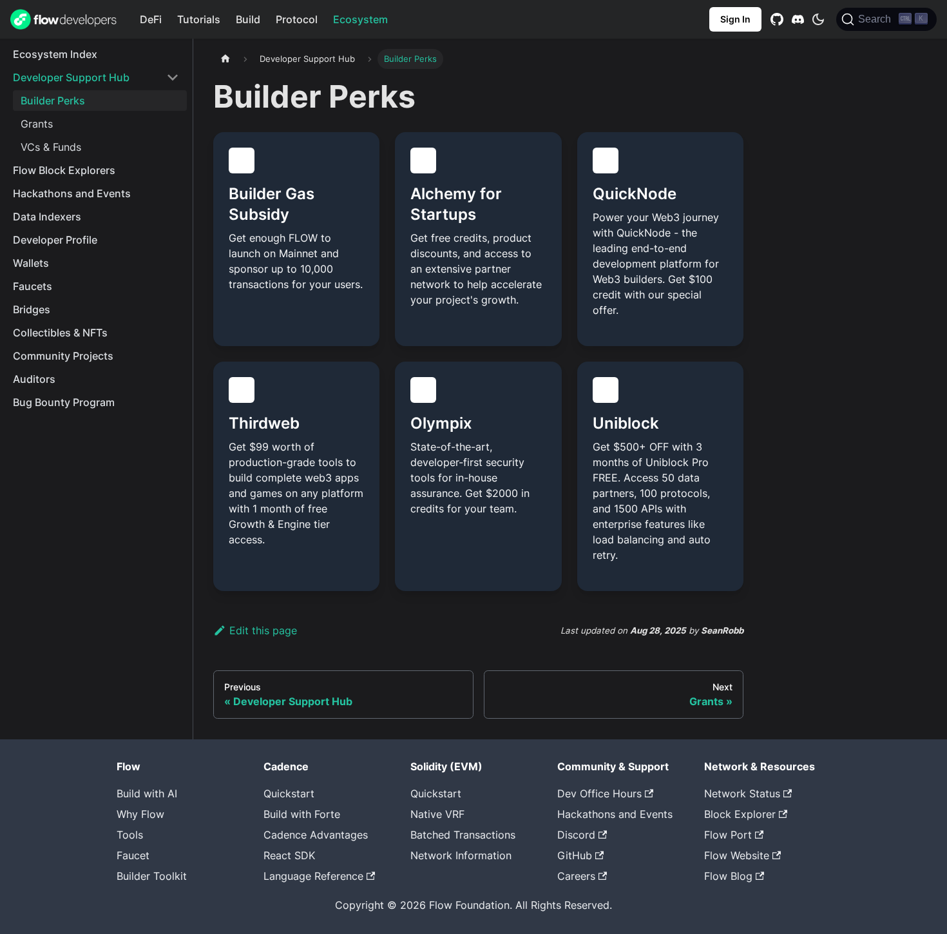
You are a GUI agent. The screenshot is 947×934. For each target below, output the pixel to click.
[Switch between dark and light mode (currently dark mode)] (818, 19)
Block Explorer (740, 814)
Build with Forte (301, 814)
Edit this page (263, 630)
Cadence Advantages (315, 834)
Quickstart (288, 793)
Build (248, 19)
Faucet (133, 855)
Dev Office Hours (599, 793)
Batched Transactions (462, 834)
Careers (576, 876)
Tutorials (198, 19)
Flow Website (736, 855)
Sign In (735, 19)
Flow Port (728, 834)
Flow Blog (728, 876)
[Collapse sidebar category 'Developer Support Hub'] (172, 77)
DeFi (151, 19)
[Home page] (225, 59)
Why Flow (140, 814)
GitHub (574, 855)
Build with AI (147, 793)
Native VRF (437, 814)
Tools (130, 834)
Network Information (461, 855)
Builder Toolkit (152, 876)
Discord (576, 834)
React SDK (289, 855)
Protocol (297, 19)
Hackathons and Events (615, 814)
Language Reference (313, 876)
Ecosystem (360, 19)
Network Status (742, 793)
